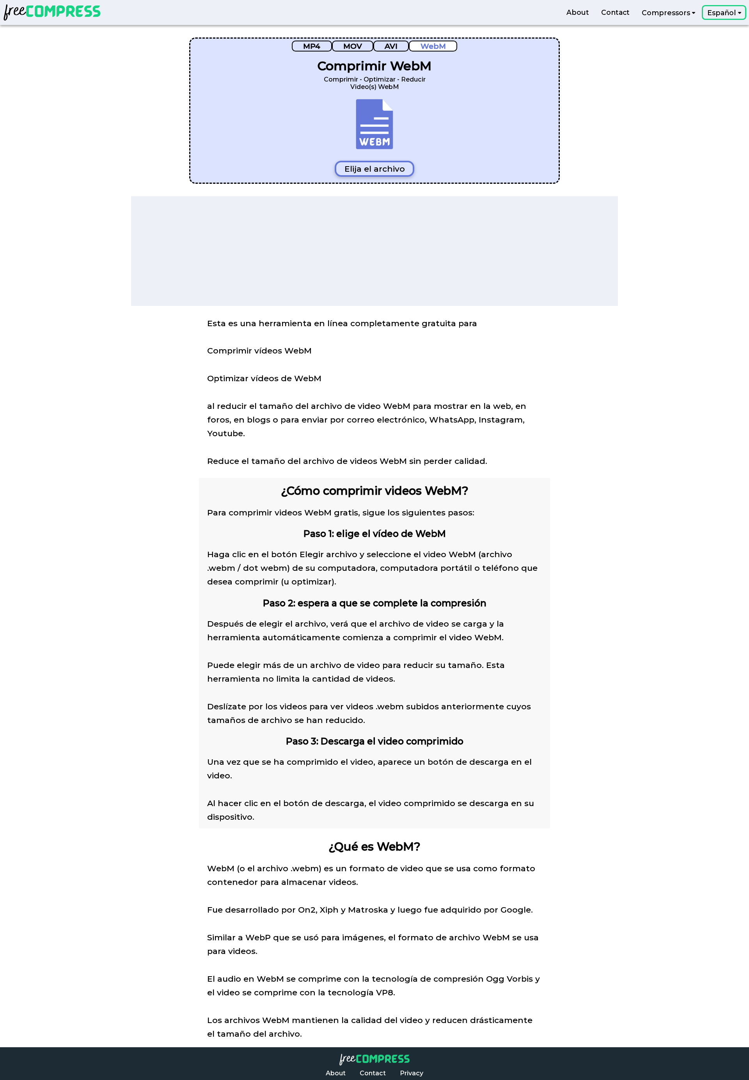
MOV (352, 46)
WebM (433, 46)
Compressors (667, 13)
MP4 (311, 46)
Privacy (411, 1073)
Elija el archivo (374, 169)
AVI (391, 46)
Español (722, 13)
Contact (615, 13)
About (577, 13)
